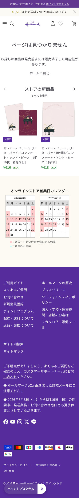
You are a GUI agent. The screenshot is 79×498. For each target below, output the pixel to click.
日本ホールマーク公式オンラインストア (37, 483)
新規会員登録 (13, 303)
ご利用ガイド (13, 282)
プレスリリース (53, 289)
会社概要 (8, 471)
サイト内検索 (13, 343)
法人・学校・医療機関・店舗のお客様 (57, 312)
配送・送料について (18, 318)
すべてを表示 (39, 95)
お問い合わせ (13, 296)
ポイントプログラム (57, 3)
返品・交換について (18, 325)
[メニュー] (4, 23)
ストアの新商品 (39, 89)
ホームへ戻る (39, 72)
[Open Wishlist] (61, 23)
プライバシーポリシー (17, 465)
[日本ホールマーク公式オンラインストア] (32, 23)
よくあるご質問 (15, 289)
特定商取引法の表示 (48, 465)
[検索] (14, 23)
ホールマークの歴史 (57, 282)
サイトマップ (13, 351)
